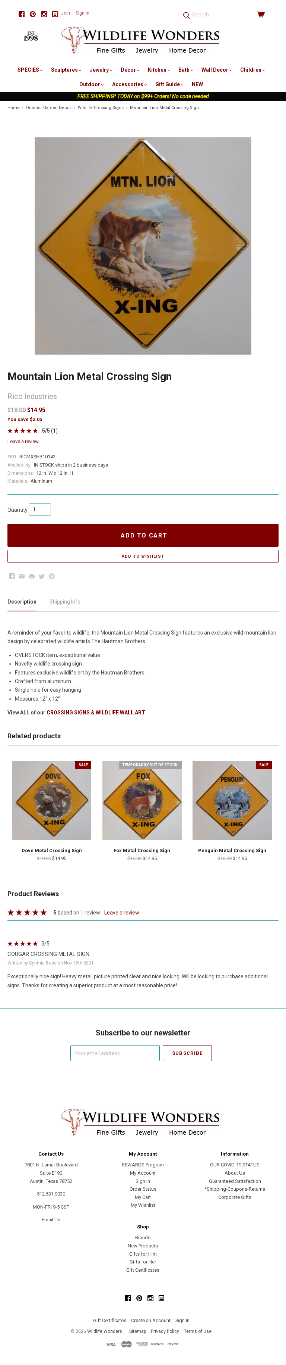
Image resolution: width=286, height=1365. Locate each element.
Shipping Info (65, 602)
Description (21, 602)
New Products (143, 1246)
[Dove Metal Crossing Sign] (51, 800)
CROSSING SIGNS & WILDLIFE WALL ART (96, 713)
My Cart (143, 1197)
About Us (235, 1173)
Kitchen (158, 70)
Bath (184, 70)
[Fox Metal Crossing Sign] (142, 800)
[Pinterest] (33, 14)
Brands (142, 1237)
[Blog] (55, 14)
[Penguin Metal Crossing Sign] (232, 800)
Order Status (143, 1189)
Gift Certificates (142, 1270)
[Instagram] (44, 14)
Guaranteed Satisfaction (235, 1181)
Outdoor (90, 84)
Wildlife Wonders (104, 1331)
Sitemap (137, 1331)
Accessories (128, 84)
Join (65, 13)
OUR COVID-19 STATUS (235, 1165)
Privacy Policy (165, 1331)
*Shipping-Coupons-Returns (234, 1189)
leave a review (23, 441)
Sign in (82, 13)
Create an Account (151, 1320)
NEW (197, 84)
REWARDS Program (143, 1165)
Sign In (143, 1181)
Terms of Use (198, 1331)
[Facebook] (22, 14)
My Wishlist (143, 1205)
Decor (129, 70)
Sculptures (65, 70)
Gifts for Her (143, 1262)
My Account (143, 1173)
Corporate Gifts (234, 1197)
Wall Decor (215, 70)
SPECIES (29, 70)
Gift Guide (168, 84)
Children (251, 70)
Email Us (51, 1219)
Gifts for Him (143, 1254)
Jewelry (100, 70)
